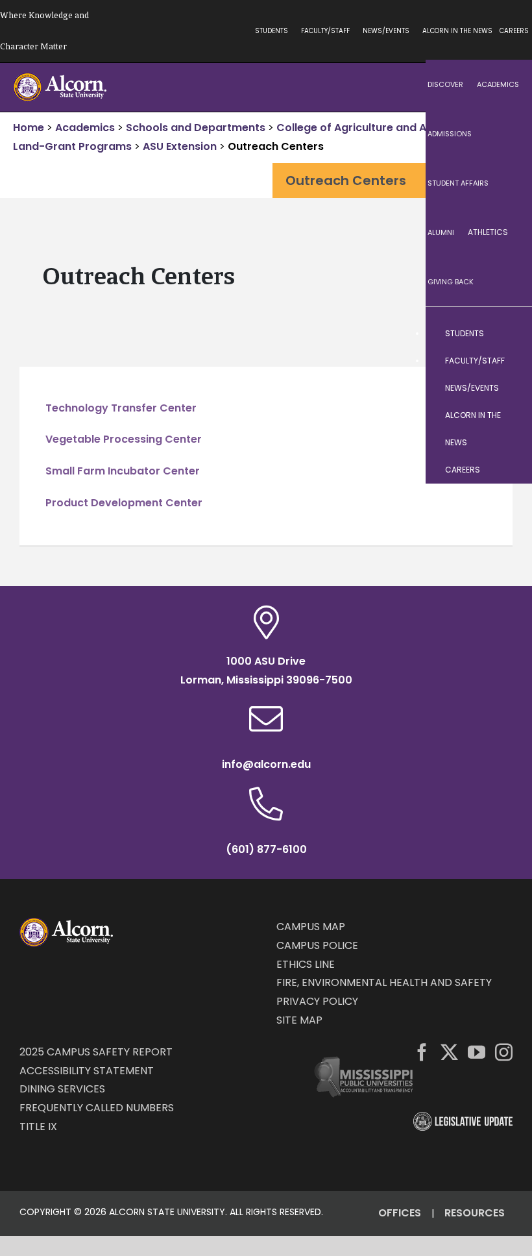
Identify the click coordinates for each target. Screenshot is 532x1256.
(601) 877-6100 (266, 849)
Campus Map (310, 926)
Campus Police (317, 945)
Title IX (38, 1126)
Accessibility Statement (86, 1070)
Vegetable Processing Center (123, 439)
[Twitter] (449, 1052)
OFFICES (399, 1212)
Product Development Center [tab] (123, 502)
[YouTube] (476, 1052)
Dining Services (62, 1088)
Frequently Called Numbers (96, 1107)
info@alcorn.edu (266, 764)
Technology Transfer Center (121, 407)
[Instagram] (504, 1052)
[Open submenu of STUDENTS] (509, 333)
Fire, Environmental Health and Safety (384, 982)
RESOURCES (474, 1212)
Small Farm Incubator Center (122, 470)
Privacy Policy (317, 1001)
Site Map (299, 1020)
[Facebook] (422, 1052)
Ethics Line (305, 964)
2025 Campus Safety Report (96, 1051)
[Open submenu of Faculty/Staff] (509, 361)
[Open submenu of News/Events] (509, 388)
